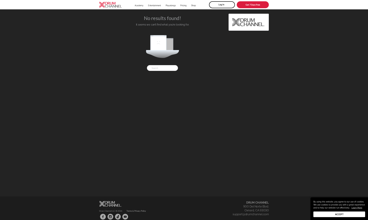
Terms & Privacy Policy (136, 211)
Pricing (183, 5)
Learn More (356, 208)
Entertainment (154, 5)
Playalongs (171, 5)
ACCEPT (339, 214)
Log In (221, 4)
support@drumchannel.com (251, 214)
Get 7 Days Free (253, 4)
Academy (139, 5)
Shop (193, 5)
